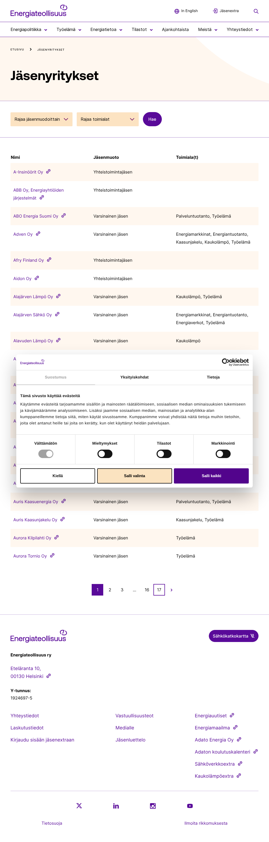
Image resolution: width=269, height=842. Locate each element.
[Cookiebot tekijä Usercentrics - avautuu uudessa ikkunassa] (226, 362)
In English (189, 11)
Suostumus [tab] (56, 377)
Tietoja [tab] (213, 377)
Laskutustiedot (27, 728)
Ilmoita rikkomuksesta (205, 823)
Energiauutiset (211, 716)
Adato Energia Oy (214, 740)
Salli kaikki (211, 475)
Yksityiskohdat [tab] (134, 377)
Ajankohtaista (175, 29)
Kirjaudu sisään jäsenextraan (42, 740)
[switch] (104, 454)
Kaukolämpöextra (214, 776)
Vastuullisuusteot (135, 716)
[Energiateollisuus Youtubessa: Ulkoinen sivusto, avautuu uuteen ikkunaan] (190, 806)
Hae (152, 119)
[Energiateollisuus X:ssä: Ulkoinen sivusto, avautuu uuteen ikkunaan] (79, 805)
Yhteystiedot (25, 716)
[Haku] (256, 11)
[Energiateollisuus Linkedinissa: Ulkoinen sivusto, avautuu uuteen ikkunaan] (116, 806)
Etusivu (17, 49)
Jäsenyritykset (51, 49)
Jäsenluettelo (131, 740)
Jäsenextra (229, 11)
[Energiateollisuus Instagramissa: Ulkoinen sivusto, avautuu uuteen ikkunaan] (153, 806)
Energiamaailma (212, 728)
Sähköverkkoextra (215, 764)
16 (147, 589)
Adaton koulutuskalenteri (222, 752)
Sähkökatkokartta (230, 636)
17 (159, 589)
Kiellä (58, 475)
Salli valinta (134, 475)
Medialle (125, 728)
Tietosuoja (52, 823)
